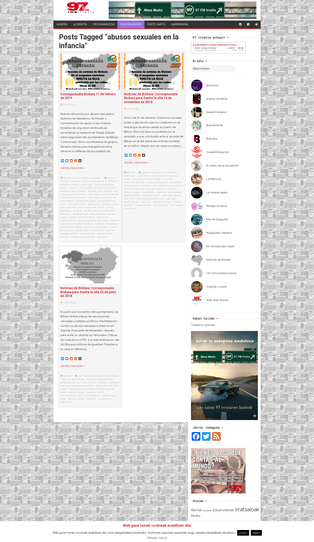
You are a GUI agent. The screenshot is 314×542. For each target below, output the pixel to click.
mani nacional (97, 214)
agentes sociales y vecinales (76, 184)
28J (80, 376)
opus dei (146, 202)
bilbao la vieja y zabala (73, 191)
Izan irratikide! (131, 24)
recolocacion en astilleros (89, 230)
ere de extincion (107, 201)
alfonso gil (129, 175)
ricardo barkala (143, 205)
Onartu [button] (243, 532)
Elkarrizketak (223, 510)
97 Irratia (80, 24)
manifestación (68, 395)
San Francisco (160, 205)
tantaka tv (130, 208)
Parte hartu (156, 24)
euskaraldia (148, 192)
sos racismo (177, 205)
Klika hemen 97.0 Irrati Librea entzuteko (214, 45)
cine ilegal (93, 194)
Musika (195, 515)
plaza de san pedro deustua (77, 223)
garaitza (161, 192)
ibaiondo (72, 207)
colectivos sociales (134, 182)
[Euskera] (256, 24)
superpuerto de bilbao (82, 237)
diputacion (102, 385)
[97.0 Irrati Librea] (80, 10)
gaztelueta (94, 204)
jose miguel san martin (91, 207)
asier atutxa (144, 175)
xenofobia (102, 237)
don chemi (95, 197)
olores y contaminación (82, 217)
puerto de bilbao (162, 202)
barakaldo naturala (70, 382)
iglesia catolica (132, 195)
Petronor (115, 220)
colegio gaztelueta (157, 182)
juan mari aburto (171, 195)
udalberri (91, 399)
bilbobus (102, 382)
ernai (63, 204)
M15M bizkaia (80, 214)
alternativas (77, 379)
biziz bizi (167, 179)
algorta (65, 379)
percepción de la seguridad (93, 220)
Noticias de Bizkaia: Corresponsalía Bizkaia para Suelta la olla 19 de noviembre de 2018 (151, 98)
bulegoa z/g (95, 191)
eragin (136, 192)
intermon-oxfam (151, 195)
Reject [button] (256, 532)
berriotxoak (86, 187)
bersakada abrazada (105, 187)
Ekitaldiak (207, 510)
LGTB (101, 392)
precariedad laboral (71, 227)
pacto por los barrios (89, 395)
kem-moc (129, 198)
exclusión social (77, 204)
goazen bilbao (76, 392)
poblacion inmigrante (106, 223)
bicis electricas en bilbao (146, 179)
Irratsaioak (247, 509)
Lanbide (91, 392)
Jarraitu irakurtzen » (73, 168)
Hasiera (61, 24)
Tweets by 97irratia (203, 325)
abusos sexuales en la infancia (99, 181)
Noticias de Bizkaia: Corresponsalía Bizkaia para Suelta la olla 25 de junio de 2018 (88, 292)
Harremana (179, 24)
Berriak (196, 510)
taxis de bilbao (76, 399)
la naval (78, 210)
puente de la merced (95, 227)
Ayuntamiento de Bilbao (100, 379)
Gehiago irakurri (157, 537)
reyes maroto (87, 233)
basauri (73, 187)
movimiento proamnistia (150, 198)
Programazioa (103, 24)
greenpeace (174, 192)
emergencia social (85, 201)
